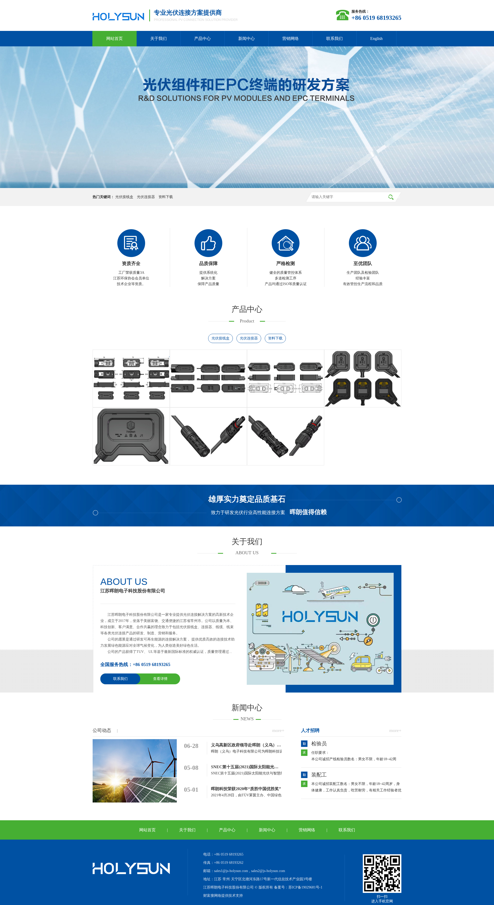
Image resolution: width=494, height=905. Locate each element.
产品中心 (202, 38)
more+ (278, 730)
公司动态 (102, 730)
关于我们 (158, 38)
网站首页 (114, 38)
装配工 (319, 775)
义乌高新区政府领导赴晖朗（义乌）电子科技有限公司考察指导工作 (272, 745)
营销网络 (290, 38)
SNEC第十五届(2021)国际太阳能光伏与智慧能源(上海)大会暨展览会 (272, 767)
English (376, 38)
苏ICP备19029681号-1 (305, 887)
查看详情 (160, 679)
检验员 (319, 743)
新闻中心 (246, 38)
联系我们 (334, 38)
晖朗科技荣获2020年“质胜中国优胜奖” (246, 789)
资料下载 (165, 197)
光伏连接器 (146, 197)
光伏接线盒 (124, 197)
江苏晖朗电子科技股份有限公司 (132, 590)
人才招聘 (310, 730)
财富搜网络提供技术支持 (223, 896)
